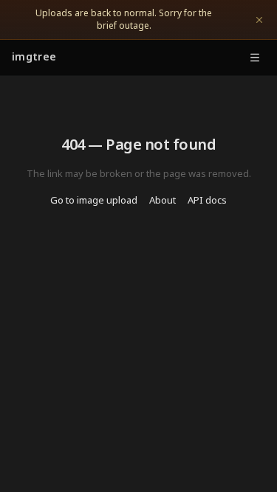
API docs (207, 201)
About (162, 201)
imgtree (34, 57)
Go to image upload (93, 201)
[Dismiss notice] (259, 20)
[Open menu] (254, 57)
